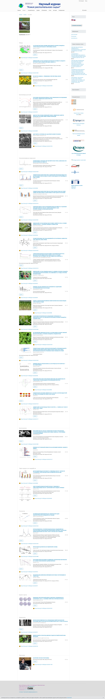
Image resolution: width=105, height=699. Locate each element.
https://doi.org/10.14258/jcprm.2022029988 (43, 312)
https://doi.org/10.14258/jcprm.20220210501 (43, 608)
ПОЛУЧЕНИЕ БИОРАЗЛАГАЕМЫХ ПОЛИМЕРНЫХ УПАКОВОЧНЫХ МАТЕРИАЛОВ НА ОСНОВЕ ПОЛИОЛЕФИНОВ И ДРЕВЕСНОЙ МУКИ (50, 561)
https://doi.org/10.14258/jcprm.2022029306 (29, 375)
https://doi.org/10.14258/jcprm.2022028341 (29, 297)
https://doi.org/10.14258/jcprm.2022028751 (29, 632)
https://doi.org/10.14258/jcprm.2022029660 (29, 188)
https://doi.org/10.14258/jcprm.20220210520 (29, 525)
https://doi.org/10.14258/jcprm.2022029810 (29, 57)
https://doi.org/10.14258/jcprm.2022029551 (29, 112)
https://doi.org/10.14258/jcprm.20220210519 (29, 268)
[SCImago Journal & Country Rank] (79, 159)
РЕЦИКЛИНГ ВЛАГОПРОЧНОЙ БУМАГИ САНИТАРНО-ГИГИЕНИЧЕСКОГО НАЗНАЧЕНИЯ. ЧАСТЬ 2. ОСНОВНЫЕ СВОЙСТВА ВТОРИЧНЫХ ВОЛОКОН (48, 599)
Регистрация (81, 0)
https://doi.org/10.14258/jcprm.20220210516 (29, 203)
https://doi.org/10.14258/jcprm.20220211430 (43, 664)
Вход (86, 0)
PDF (35, 54)
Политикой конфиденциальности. (30, 692)
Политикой (69, 697)
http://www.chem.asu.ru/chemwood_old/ (30, 689)
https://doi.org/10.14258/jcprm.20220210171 (29, 419)
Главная (19, 10)
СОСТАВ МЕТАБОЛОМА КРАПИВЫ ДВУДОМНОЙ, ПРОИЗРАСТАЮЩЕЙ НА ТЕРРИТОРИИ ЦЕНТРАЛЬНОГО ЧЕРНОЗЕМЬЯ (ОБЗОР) (48, 47)
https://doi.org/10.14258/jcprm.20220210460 (29, 444)
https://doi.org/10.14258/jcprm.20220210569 (29, 171)
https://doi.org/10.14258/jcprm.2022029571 (29, 585)
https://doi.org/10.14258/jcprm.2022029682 (43, 389)
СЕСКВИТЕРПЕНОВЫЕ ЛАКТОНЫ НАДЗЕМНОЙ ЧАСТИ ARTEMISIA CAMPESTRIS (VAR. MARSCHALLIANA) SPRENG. (50, 240)
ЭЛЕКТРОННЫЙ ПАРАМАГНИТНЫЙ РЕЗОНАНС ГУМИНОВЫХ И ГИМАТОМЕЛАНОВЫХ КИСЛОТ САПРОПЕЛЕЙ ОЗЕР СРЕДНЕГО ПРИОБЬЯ (48, 488)
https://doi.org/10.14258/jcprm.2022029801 (29, 130)
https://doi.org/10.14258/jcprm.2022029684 (29, 483)
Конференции (61, 10)
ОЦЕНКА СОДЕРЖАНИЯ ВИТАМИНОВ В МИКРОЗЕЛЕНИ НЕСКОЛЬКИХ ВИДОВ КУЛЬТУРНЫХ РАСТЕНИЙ (49, 302)
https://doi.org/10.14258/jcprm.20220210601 (29, 219)
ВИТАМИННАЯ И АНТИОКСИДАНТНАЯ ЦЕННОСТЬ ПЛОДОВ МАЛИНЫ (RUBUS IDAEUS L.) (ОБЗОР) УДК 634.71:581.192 (78, 55)
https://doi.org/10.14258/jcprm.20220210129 (29, 403)
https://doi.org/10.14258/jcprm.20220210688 (29, 556)
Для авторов (73, 36)
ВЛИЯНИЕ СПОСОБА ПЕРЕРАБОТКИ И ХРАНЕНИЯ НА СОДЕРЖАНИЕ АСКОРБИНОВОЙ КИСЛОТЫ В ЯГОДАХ (47, 288)
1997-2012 (73, 188)
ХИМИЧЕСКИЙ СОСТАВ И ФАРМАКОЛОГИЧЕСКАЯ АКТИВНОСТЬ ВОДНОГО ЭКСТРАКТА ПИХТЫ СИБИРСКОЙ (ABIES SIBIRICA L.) (49, 62)
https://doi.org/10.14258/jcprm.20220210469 (29, 72)
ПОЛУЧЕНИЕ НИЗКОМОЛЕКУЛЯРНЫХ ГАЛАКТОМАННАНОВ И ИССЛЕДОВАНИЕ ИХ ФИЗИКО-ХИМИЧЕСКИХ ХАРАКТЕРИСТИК (50, 99)
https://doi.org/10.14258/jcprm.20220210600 (29, 329)
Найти (85, 10)
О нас (24, 10)
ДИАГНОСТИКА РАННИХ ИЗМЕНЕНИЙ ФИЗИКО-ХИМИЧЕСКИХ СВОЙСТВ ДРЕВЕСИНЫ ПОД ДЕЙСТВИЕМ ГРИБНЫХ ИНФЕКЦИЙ (48, 116)
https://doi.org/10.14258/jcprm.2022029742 (29, 646)
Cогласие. (21, 692)
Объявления (44, 10)
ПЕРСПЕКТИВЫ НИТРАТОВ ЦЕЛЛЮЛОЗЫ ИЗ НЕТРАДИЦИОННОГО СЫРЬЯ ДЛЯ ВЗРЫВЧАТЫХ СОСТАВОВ (78, 49)
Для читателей (74, 34)
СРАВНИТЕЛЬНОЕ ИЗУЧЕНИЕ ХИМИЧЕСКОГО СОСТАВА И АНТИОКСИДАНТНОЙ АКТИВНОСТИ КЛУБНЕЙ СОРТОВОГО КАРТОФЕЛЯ (50, 394)
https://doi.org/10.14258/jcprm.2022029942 (29, 235)
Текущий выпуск (31, 10)
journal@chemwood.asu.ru (31, 686)
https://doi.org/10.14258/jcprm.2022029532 (29, 571)
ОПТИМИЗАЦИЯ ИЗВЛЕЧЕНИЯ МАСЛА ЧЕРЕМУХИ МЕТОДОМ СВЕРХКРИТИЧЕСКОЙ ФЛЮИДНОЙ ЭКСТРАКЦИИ (46, 515)
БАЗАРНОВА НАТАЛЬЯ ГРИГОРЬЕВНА (41, 658)
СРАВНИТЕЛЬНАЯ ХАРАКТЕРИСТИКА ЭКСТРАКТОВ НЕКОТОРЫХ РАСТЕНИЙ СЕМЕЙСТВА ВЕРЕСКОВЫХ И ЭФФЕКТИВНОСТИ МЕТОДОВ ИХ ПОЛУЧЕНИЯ (49, 193)
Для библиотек (74, 38)
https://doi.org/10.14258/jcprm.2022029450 (43, 498)
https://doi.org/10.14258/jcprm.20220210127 (43, 459)
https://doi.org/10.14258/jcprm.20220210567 (29, 250)
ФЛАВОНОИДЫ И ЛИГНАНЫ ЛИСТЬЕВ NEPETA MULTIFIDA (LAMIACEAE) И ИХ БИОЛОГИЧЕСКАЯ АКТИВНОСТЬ (49, 162)
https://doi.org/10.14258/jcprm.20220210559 (43, 344)
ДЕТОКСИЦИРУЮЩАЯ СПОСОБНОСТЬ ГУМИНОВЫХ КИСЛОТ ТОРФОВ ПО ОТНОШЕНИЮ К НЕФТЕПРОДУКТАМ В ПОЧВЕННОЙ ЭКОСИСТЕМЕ (49, 472)
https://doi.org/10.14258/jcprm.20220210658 (43, 85)
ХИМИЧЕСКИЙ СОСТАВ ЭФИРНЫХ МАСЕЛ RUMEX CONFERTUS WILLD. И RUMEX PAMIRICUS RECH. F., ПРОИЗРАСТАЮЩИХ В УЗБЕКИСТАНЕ (50, 224)
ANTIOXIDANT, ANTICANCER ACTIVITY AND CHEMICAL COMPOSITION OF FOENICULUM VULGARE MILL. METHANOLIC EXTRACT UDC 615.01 (78, 80)
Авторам (55, 10)
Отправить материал (76, 25)
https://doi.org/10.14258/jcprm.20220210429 (29, 360)
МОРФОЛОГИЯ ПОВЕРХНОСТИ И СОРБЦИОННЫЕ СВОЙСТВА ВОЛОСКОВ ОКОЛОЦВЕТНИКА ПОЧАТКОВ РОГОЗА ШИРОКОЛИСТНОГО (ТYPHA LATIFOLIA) (50, 621)
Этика (50, 10)
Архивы (38, 10)
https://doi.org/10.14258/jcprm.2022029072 (29, 283)
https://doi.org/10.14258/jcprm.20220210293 (29, 543)
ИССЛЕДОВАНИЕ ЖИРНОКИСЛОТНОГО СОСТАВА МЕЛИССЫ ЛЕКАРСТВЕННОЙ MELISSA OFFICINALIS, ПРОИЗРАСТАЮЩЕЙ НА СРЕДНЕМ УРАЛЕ (50, 334)
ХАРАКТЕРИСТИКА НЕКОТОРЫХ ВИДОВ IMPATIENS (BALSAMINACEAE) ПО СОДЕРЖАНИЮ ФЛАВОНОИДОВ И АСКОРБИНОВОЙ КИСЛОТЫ (49, 380)
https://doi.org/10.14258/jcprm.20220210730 (43, 146)
